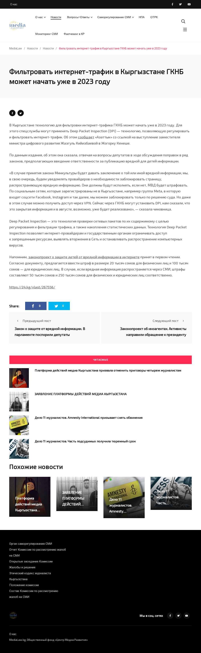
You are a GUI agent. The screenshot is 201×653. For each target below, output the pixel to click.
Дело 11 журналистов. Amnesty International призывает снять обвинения (89, 417)
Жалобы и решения (22, 567)
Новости (56, 17)
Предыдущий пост (37, 320)
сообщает (86, 137)
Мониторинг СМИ (46, 34)
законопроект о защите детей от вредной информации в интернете (84, 257)
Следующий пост (165, 320)
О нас (13, 4)
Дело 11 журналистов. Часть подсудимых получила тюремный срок (85, 441)
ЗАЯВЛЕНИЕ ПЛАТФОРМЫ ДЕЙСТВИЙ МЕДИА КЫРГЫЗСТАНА (81, 394)
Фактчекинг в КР (74, 34)
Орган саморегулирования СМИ (30, 544)
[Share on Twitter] (20, 113)
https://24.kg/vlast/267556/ (32, 287)
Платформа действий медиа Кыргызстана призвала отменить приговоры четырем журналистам (108, 370)
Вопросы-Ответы (78, 17)
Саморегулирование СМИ (114, 17)
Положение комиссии (24, 585)
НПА (141, 17)
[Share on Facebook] (12, 113)
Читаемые (100, 359)
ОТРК (154, 17)
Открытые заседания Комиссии (31, 561)
